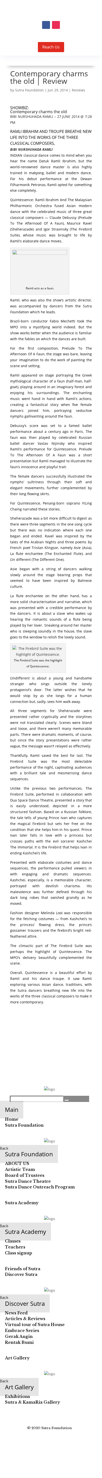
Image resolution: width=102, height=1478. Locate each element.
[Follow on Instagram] (56, 25)
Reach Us (51, 47)
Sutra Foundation (29, 90)
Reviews (78, 90)
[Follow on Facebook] (46, 25)
